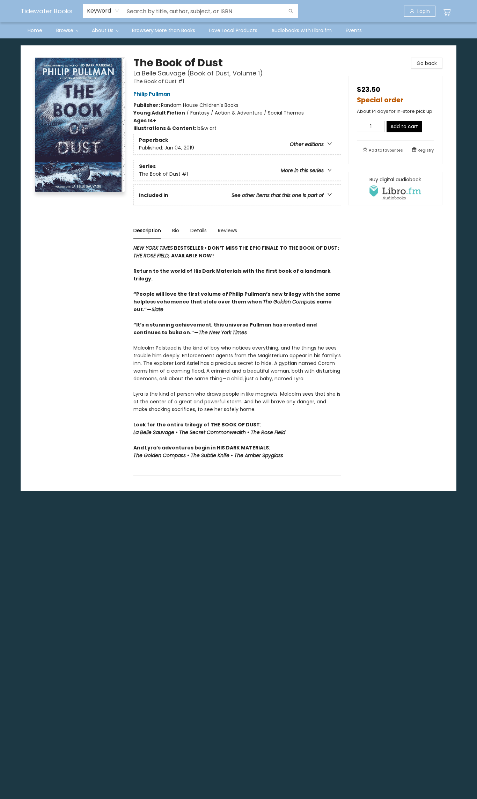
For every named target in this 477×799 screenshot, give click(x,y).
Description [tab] (147, 230)
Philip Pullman (151, 93)
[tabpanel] (237, 360)
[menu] (238, 30)
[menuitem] (35, 30)
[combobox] (103, 10)
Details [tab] (198, 230)
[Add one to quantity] (380, 126)
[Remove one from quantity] (361, 126)
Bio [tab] (175, 230)
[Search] (291, 11)
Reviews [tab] (227, 230)
